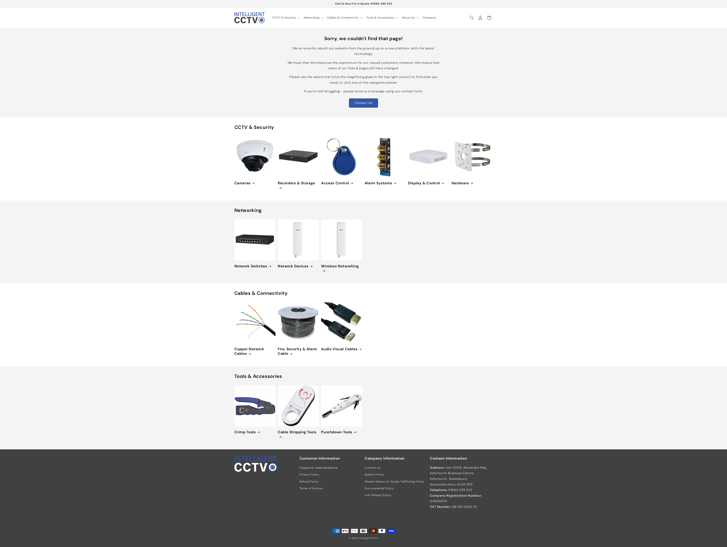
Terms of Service (311, 488)
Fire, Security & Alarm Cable (297, 351)
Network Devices (293, 266)
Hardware (460, 183)
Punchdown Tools (336, 432)
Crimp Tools (245, 432)
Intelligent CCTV (368, 538)
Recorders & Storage (296, 183)
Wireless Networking (340, 266)
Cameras (242, 183)
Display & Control (424, 183)
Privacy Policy (309, 474)
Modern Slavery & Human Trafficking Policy (394, 481)
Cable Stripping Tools (297, 432)
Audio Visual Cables (339, 349)
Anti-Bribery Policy (378, 495)
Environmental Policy (379, 488)
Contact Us (363, 103)
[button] (285, 18)
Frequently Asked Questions (319, 468)
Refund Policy (309, 481)
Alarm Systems (378, 183)
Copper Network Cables (249, 351)
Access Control (335, 183)
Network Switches (250, 266)
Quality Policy (374, 474)
